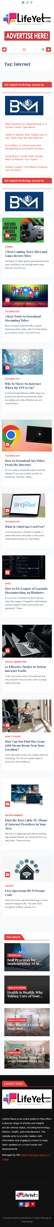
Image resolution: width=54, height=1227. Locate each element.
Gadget (9, 886)
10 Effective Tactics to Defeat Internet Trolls (25, 669)
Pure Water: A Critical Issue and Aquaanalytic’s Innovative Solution (25, 1030)
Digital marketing (16, 662)
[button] (43, 49)
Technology (12, 311)
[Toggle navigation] (24, 49)
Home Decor (14, 1053)
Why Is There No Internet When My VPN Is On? (23, 386)
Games (9, 247)
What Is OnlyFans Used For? (25, 526)
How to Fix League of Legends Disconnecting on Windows (26, 590)
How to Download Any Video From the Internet (24, 463)
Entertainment (14, 815)
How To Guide (13, 736)
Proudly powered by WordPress (17, 1218)
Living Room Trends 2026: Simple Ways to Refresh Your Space (24, 1061)
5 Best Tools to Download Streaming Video (23, 318)
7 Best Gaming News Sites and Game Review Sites (26, 254)
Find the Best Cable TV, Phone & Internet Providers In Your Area (26, 824)
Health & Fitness (16, 988)
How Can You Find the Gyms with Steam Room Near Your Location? (25, 745)
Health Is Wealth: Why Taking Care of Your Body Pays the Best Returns (25, 997)
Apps (8, 583)
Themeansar (27, 1221)
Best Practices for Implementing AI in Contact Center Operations (23, 965)
